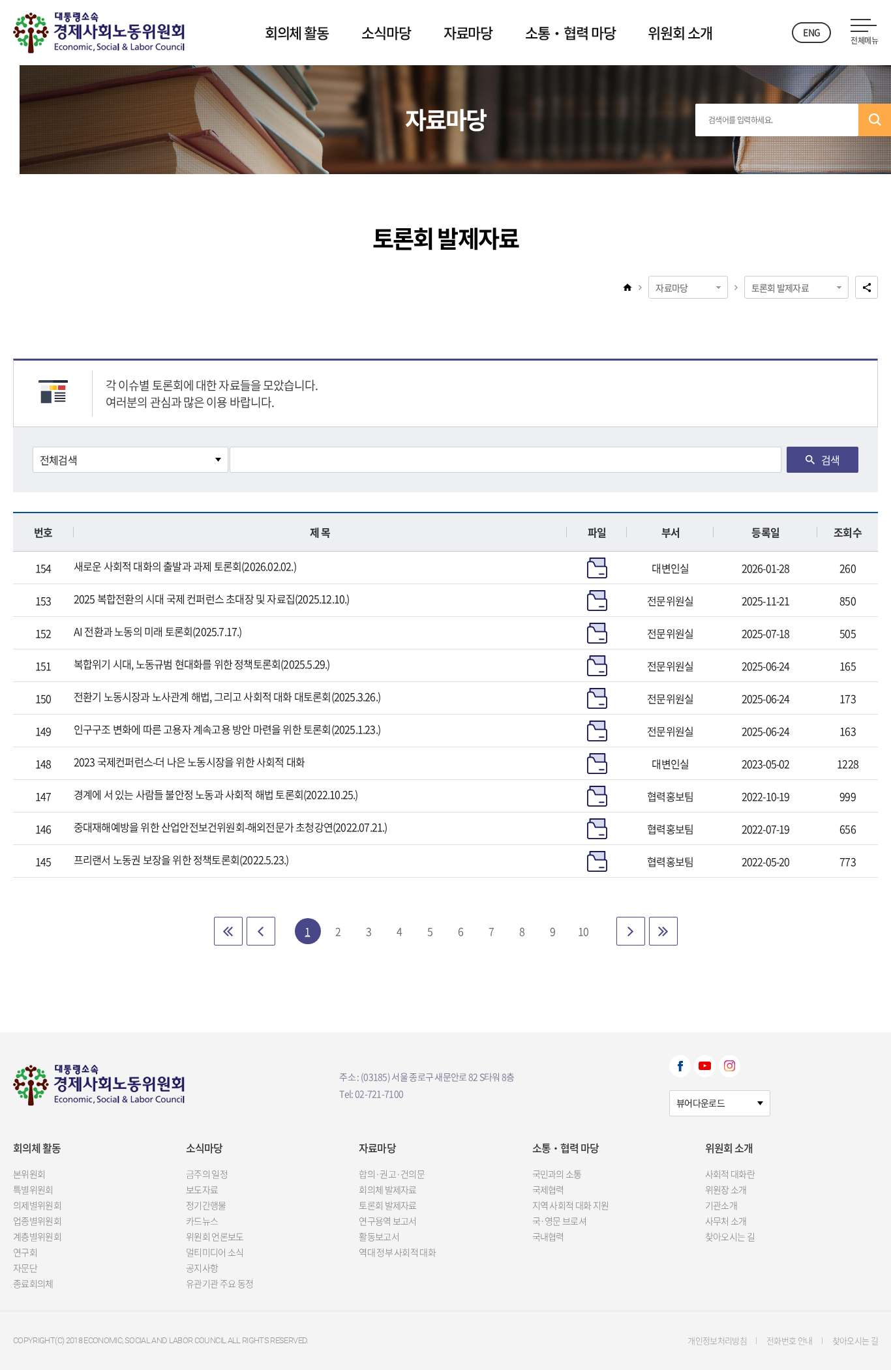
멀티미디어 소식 (214, 1252)
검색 (874, 120)
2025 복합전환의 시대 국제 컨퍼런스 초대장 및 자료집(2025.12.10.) (212, 598)
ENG (811, 31)
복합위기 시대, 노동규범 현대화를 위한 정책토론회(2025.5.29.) (202, 664)
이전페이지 (261, 931)
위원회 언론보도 (214, 1236)
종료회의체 (33, 1283)
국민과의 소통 (557, 1173)
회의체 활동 (297, 32)
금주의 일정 (207, 1173)
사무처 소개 (726, 1220)
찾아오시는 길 (730, 1236)
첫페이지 (228, 931)
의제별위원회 (37, 1205)
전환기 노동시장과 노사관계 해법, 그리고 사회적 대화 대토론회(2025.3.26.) (227, 696)
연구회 (25, 1252)
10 (583, 931)
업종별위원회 (37, 1220)
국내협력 (548, 1236)
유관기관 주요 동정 (219, 1283)
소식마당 (386, 32)
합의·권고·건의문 (392, 1173)
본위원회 (29, 1173)
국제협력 (548, 1189)
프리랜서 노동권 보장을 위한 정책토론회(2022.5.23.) (181, 859)
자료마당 (468, 32)
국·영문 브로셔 (559, 1220)
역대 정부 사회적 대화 (397, 1252)
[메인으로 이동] (99, 29)
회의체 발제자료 (387, 1189)
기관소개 (721, 1205)
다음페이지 (630, 931)
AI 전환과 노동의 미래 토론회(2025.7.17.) (158, 631)
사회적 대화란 (730, 1173)
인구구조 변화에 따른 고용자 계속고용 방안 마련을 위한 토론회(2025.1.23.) (227, 729)
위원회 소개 (680, 32)
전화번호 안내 (789, 1340)
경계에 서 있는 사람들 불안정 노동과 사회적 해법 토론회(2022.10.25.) (216, 794)
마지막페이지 (663, 931)
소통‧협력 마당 (570, 32)
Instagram (729, 1066)
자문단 (25, 1267)
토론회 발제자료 (780, 287)
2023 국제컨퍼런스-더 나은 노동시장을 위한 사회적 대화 (189, 761)
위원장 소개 (726, 1189)
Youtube (705, 1066)
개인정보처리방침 (717, 1340)
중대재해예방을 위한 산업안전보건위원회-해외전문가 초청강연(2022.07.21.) (230, 827)
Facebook (680, 1066)
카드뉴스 (202, 1220)
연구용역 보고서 (387, 1220)
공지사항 (202, 1267)
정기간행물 (206, 1205)
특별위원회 (33, 1189)
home (627, 287)
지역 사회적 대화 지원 (570, 1205)
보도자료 (202, 1189)
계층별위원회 (37, 1236)
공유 (866, 287)
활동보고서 (379, 1236)
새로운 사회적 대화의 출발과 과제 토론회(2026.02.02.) (185, 566)
